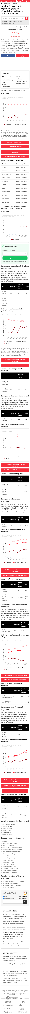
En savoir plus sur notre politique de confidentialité (14, 261)
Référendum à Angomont (9, 872)
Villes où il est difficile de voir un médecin (15, 365)
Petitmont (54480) (7, 830)
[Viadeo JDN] (22, 1009)
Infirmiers (19, 79)
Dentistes (19, 77)
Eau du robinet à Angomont (10, 870)
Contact (14, 990)
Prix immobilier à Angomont (10, 868)
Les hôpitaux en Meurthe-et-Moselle (15, 156)
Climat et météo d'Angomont (10, 854)
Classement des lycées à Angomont (12, 849)
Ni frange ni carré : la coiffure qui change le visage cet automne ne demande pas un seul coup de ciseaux (15, 958)
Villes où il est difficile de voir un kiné (15, 679)
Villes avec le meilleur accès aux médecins (16, 360)
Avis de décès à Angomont (9, 843)
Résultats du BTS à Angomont (10, 888)
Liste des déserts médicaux (15, 142)
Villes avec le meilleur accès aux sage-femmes (16, 780)
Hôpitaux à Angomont (8, 845)
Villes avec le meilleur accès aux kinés (16, 675)
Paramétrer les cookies (20, 991)
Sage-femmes (21, 83)
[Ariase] (8, 1012)
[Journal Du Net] (22, 1002)
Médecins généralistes (6, 85)
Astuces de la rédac (9, 898)
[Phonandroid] (22, 1012)
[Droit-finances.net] (22, 1005)
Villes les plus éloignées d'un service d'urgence (15, 151)
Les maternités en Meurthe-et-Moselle (15, 791)
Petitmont (11, 23)
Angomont (5, 841)
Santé (5, 896)
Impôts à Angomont (7, 860)
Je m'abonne (14, 258)
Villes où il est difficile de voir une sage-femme (15, 786)
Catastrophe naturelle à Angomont (12, 847)
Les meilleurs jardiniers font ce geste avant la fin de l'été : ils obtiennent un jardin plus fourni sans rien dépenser (15, 973)
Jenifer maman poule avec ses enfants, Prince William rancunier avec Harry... (14, 928)
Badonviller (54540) (7, 832)
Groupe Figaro (22, 993)
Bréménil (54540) (7, 828)
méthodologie (16, 47)
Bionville (20, 21)
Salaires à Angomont (8, 856)
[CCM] (8, 1002)
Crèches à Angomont (8, 862)
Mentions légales (14, 993)
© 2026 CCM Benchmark (15, 994)
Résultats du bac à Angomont (10, 883)
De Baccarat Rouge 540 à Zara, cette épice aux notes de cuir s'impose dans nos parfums (15, 966)
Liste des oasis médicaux (15, 146)
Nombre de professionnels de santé (8, 80)
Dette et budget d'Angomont (10, 858)
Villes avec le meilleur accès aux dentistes (16, 465)
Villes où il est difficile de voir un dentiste (15, 470)
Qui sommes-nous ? (6, 990)
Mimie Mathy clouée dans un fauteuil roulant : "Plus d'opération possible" (13, 922)
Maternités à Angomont (9, 866)
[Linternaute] (8, 1005)
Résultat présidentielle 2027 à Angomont (13, 881)
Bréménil (4, 23)
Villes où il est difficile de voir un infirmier (15, 575)
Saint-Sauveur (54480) (8, 824)
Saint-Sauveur (12, 21)
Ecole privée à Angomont (9, 864)
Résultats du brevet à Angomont (11, 885)
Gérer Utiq (6, 993)
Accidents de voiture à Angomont (11, 851)
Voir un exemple (23, 896)
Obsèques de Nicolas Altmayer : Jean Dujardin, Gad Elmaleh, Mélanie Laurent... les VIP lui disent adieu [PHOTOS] (15, 916)
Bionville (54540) (7, 826)
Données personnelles (9, 991)
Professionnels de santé (10, 3)
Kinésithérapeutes (22, 81)
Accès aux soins (7, 77)
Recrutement (25, 990)
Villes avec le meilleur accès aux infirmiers (16, 570)
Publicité (19, 990)
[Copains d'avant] (8, 1009)
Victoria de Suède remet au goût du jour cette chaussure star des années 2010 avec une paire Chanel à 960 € (15, 980)
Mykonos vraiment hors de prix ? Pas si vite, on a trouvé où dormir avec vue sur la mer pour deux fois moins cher (15, 943)
